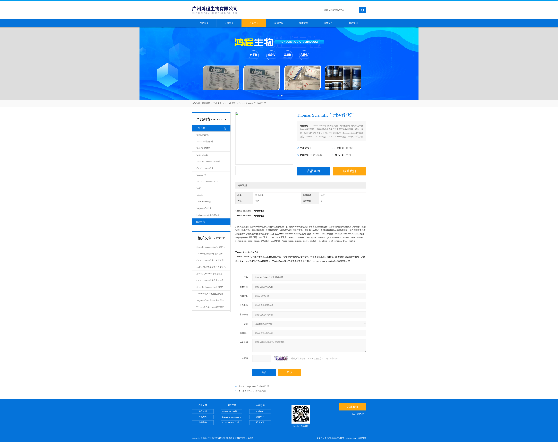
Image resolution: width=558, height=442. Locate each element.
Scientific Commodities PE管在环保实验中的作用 (213, 287)
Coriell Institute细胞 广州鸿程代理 (232, 411)
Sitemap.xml (351, 438)
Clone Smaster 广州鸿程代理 (232, 422)
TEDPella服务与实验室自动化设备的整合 (213, 294)
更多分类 (200, 221)
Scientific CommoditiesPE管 (208, 162)
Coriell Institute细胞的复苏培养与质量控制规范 (213, 260)
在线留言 (328, 23)
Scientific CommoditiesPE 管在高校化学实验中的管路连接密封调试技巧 (213, 247)
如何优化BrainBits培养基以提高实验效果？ (213, 274)
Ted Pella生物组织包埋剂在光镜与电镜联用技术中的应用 (213, 254)
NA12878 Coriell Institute (207, 182)
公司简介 (229, 23)
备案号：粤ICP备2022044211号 (330, 438)
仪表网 (250, 438)
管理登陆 (362, 438)
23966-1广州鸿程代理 (256, 391)
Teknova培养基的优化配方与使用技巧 (213, 307)
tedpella (199, 195)
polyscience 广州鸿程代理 (258, 386)
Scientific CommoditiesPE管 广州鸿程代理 (232, 417)
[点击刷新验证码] (281, 358)
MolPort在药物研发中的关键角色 (211, 267)
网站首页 (204, 23)
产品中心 (254, 23)
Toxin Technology (203, 202)
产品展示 (217, 103)
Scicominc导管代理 (204, 141)
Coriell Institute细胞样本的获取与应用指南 (213, 280)
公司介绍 (203, 411)
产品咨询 (313, 171)
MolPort (199, 188)
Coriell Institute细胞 (204, 168)
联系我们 (353, 23)
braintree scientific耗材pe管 (208, 215)
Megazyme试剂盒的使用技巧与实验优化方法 (213, 300)
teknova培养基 (202, 135)
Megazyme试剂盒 (203, 208)
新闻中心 (278, 23)
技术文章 (303, 23)
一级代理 (231, 103)
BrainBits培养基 (203, 148)
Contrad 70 (201, 175)
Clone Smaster (202, 155)
